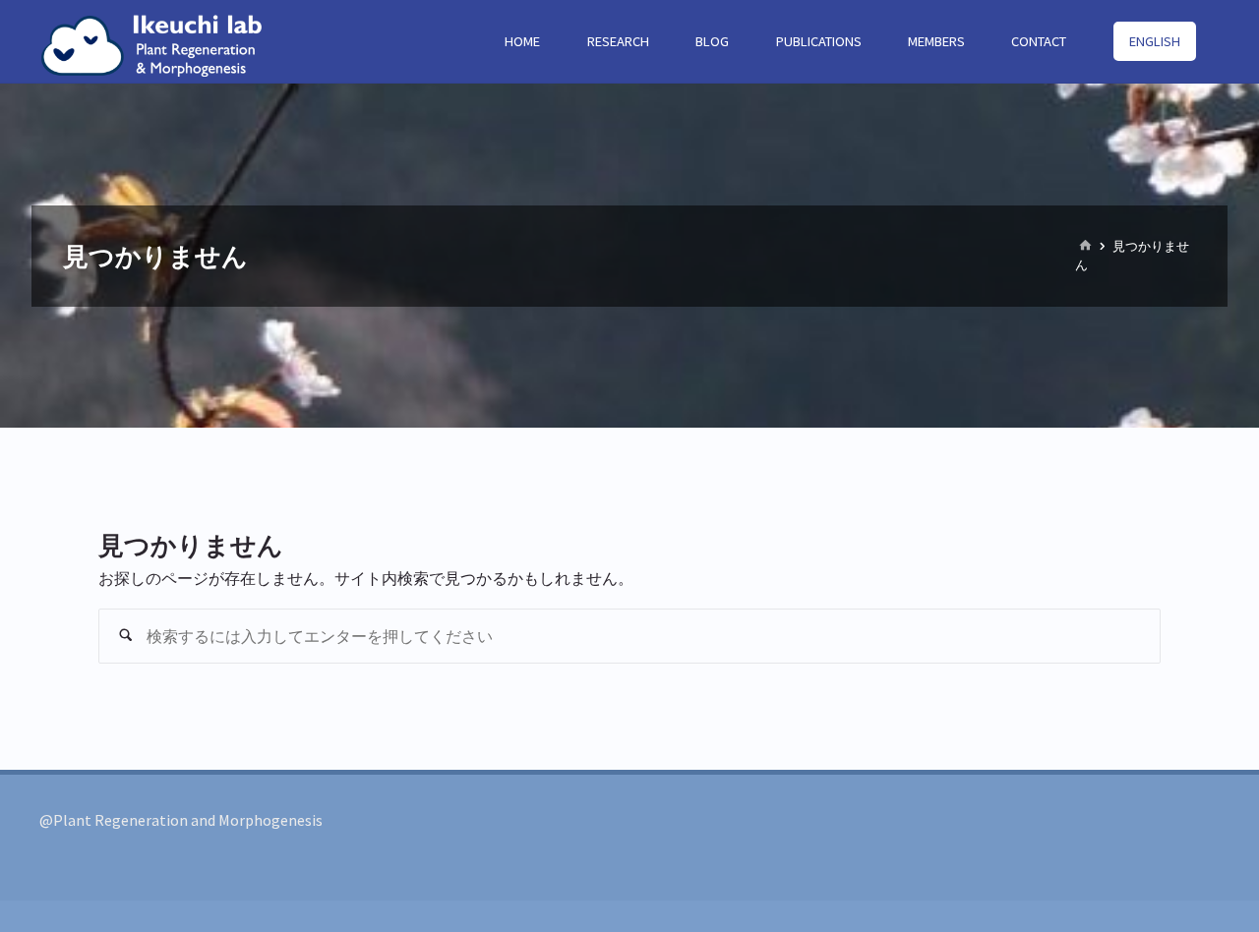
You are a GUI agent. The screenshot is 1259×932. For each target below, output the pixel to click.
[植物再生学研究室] (159, 41)
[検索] (125, 636)
